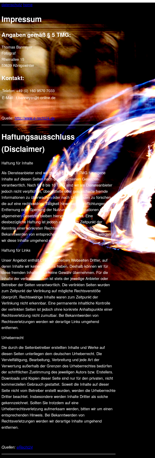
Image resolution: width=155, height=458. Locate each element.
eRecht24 (25, 447)
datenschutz (12, 4)
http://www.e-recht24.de (35, 118)
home (28, 4)
